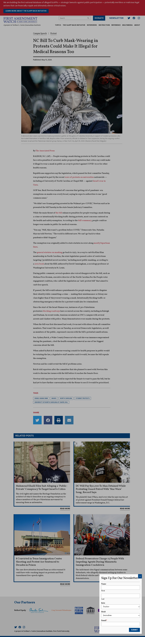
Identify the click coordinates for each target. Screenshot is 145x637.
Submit (134, 629)
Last (102, 599)
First (103, 591)
